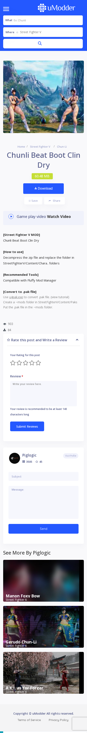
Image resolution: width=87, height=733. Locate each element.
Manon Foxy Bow (23, 596)
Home (21, 146)
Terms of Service (29, 720)
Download (45, 188)
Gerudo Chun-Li (21, 642)
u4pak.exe (16, 297)
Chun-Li (62, 146)
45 (40, 462)
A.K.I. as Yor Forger (24, 688)
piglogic (29, 455)
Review (16, 376)
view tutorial (60, 297)
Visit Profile (70, 456)
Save (34, 201)
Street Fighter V (40, 146)
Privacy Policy (58, 720)
